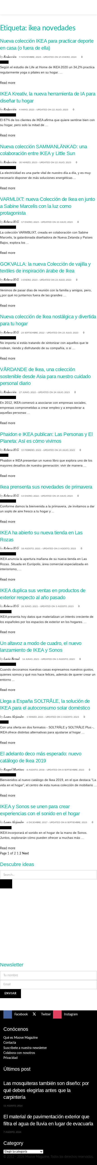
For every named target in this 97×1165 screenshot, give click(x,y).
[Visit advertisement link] (48, 922)
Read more (7, 83)
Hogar (4, 62)
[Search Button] (92, 7)
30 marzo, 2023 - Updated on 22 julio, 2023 (45, 162)
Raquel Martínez (14, 769)
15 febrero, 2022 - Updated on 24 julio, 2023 (48, 450)
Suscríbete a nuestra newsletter (25, 1048)
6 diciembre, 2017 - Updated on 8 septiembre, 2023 (57, 822)
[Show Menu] (5, 7)
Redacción (10, 56)
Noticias (6, 611)
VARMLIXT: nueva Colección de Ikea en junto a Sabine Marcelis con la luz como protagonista (47, 206)
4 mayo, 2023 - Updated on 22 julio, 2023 (43, 110)
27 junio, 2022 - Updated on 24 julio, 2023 (44, 392)
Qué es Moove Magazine (20, 1037)
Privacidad (10, 1058)
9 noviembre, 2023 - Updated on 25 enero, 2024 (47, 57)
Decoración (8, 115)
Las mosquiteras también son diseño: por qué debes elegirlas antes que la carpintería (46, 1090)
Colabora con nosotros (19, 1053)
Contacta (9, 1042)
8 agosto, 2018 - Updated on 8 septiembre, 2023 (55, 770)
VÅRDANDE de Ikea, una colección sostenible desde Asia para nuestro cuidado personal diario (45, 376)
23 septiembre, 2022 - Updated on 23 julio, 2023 (49, 333)
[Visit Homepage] (48, 7)
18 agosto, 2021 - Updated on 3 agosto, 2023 (48, 548)
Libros (4, 455)
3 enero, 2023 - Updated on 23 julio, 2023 (46, 280)
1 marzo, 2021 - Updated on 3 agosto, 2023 (53, 717)
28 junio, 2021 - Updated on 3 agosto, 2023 (47, 606)
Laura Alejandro (14, 716)
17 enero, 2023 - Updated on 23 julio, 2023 (47, 222)
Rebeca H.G (11, 221)
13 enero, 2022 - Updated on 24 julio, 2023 (47, 496)
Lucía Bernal (12, 659)
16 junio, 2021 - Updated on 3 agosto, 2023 (48, 659)
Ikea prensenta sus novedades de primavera (46, 487)
